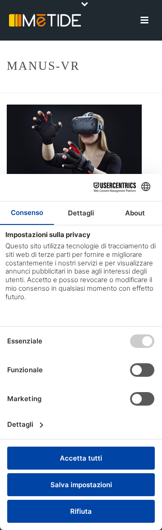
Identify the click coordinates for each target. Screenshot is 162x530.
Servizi (45, 86)
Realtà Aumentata (90, 86)
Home (20, 86)
